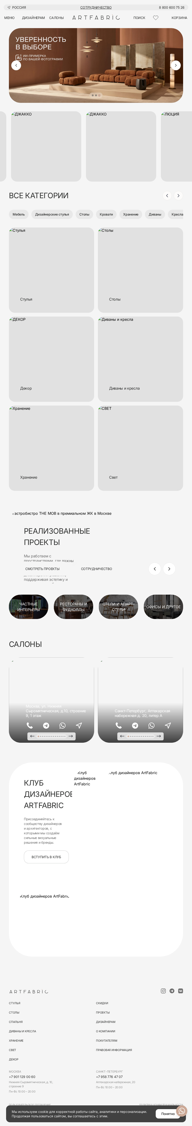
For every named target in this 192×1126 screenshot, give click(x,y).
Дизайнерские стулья (52, 214)
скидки (102, 1003)
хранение (16, 1040)
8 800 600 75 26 (172, 7)
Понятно (168, 1114)
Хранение (130, 214)
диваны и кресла (22, 1031)
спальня (15, 1022)
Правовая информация (114, 1050)
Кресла (177, 214)
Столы (84, 214)
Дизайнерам (105, 1022)
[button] (93, 95)
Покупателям (106, 1040)
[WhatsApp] (62, 726)
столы (14, 1012)
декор (13, 1059)
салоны (56, 18)
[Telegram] (46, 726)
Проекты (103, 1012)
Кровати (106, 214)
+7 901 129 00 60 (22, 1077)
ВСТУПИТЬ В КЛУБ (46, 857)
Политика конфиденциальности (161, 1104)
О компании (105, 1031)
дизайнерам (33, 18)
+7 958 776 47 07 (109, 1077)
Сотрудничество (95, 7)
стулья (14, 1003)
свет (12, 1050)
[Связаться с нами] (181, 1111)
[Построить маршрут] (79, 726)
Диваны (155, 214)
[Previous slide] (16, 65)
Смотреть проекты (42, 569)
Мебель (19, 214)
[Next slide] (176, 65)
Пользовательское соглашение (30, 1104)
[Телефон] (30, 726)
